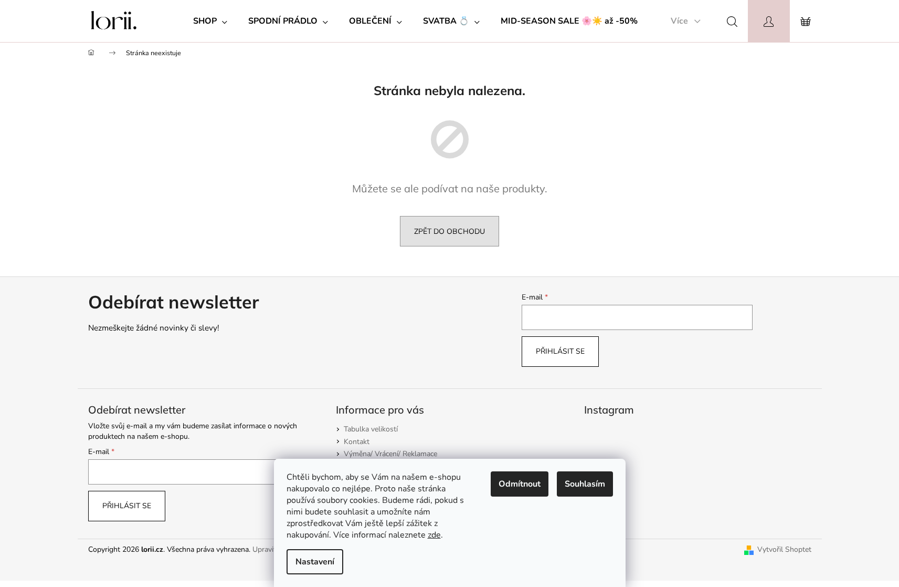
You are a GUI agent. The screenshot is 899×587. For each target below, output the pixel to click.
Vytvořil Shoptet (784, 549)
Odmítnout (520, 484)
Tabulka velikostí (371, 429)
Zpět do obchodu (449, 231)
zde (434, 535)
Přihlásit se (560, 351)
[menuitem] (210, 21)
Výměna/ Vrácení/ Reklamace (390, 454)
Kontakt (356, 442)
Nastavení (314, 562)
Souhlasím (585, 484)
